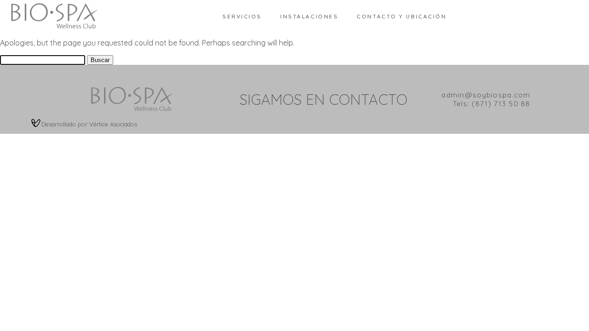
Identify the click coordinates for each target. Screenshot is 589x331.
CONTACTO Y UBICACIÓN (401, 16)
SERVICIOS (242, 16)
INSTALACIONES (309, 16)
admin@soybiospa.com (485, 95)
